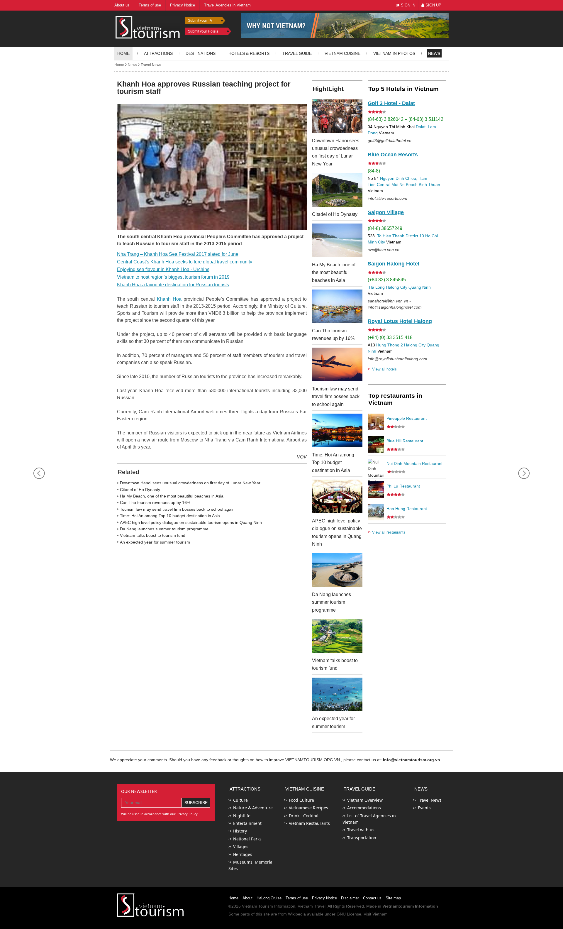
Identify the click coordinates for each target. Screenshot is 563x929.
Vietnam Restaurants (309, 823)
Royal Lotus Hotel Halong (400, 321)
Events (424, 807)
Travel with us (360, 829)
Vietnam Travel (311, 906)
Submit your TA (200, 20)
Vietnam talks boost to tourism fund (152, 535)
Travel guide (297, 53)
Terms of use (297, 898)
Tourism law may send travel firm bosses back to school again (177, 509)
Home (123, 53)
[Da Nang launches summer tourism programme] (337, 570)
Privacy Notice (324, 898)
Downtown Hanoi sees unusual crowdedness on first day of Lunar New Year (190, 482)
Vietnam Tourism (257, 906)
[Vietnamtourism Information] (148, 26)
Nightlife (241, 815)
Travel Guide (359, 788)
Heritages (242, 854)
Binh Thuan (429, 184)
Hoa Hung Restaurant (406, 508)
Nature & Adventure (253, 807)
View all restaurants (387, 531)
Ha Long (377, 287)
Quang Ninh (419, 287)
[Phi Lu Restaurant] (376, 489)
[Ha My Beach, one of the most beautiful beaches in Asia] (337, 240)
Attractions (158, 53)
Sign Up (432, 5)
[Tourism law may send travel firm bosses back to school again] (337, 364)
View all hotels (382, 368)
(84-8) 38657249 (385, 228)
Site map (393, 898)
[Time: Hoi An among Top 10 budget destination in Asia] (337, 430)
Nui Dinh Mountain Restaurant (414, 463)
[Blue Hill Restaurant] (376, 444)
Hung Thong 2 (389, 345)
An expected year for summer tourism (155, 542)
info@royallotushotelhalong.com (397, 358)
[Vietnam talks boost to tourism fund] (337, 636)
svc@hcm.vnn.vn (383, 249)
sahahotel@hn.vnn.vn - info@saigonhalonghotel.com (395, 304)
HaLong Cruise (269, 898)
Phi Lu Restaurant (403, 486)
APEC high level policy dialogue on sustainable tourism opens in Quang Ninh (191, 522)
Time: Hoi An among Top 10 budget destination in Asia (170, 515)
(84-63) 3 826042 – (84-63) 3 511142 (405, 119)
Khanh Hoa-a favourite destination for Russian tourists (173, 284)
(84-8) (374, 170)
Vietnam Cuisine (342, 53)
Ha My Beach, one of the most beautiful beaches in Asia (171, 496)
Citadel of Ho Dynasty (140, 489)
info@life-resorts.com (387, 198)
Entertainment (247, 823)
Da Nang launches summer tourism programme (164, 529)
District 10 (415, 235)
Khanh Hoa (169, 299)
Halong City (396, 287)
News (434, 53)
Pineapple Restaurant (406, 418)
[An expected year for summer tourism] (337, 694)
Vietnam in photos (394, 53)
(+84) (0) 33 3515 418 (390, 337)
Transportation (361, 837)
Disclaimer (350, 898)
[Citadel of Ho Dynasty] (337, 190)
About (247, 898)
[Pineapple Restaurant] (376, 422)
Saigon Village (386, 212)
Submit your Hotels (203, 31)
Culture (240, 800)
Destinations (201, 53)
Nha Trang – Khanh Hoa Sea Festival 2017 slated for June (177, 254)
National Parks (247, 839)
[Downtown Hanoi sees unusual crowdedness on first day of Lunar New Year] (337, 116)
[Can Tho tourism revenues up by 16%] (337, 306)
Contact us (372, 898)
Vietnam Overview (365, 800)
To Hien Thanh (390, 235)
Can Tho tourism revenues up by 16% (155, 502)
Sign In (407, 5)
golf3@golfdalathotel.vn (389, 140)
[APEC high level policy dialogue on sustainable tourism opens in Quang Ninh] (337, 496)
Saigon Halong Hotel (393, 264)
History (240, 831)
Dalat (420, 126)
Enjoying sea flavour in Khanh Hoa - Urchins (163, 269)
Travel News (151, 65)
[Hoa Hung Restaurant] (376, 512)
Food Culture (301, 800)
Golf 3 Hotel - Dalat (391, 103)
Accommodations (364, 807)
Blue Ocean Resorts (393, 155)
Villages (240, 846)
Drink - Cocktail (303, 815)
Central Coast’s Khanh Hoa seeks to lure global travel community (184, 261)
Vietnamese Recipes (308, 807)
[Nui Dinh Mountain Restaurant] (376, 467)
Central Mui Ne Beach (397, 184)
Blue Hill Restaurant (404, 441)
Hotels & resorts (248, 53)
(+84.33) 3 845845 (387, 279)
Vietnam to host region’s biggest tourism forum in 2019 (173, 277)
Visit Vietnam (376, 914)
